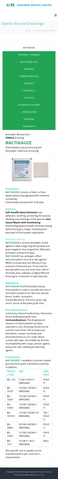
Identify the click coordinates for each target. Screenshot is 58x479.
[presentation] (29, 47)
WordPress (39, 475)
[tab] (29, 47)
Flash (47, 472)
